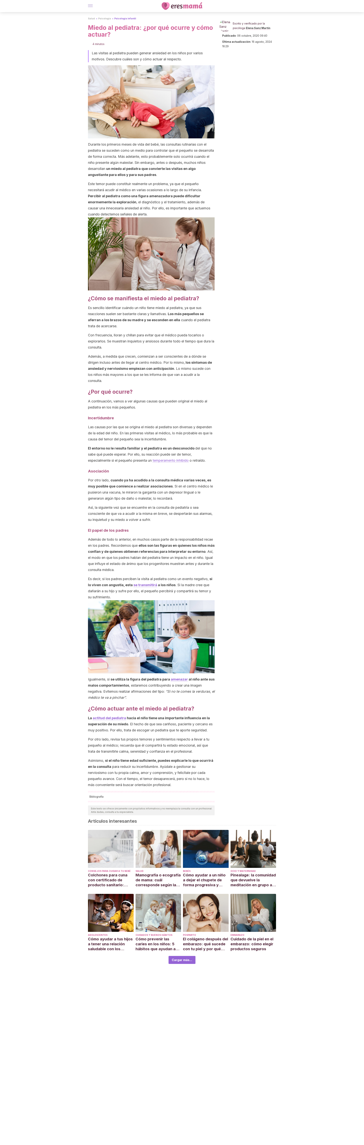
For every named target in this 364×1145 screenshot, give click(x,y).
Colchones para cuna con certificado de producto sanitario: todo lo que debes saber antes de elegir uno (110, 880)
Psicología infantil (125, 18)
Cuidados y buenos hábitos (154, 935)
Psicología (104, 18)
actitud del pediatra (109, 718)
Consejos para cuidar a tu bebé (109, 871)
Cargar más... (182, 960)
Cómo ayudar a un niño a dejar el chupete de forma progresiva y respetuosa (204, 880)
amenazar (179, 679)
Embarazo (237, 935)
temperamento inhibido (171, 460)
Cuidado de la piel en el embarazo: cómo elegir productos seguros (252, 944)
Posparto (189, 935)
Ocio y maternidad (243, 871)
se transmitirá (145, 585)
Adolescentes (97, 935)
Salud (91, 18)
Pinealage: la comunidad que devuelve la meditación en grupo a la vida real (253, 880)
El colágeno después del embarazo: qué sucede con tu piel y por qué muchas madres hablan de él (205, 944)
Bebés (187, 871)
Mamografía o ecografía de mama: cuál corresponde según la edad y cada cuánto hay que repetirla (158, 880)
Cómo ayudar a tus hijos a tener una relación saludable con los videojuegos (110, 944)
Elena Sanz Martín (258, 28)
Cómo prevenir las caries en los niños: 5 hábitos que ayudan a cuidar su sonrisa (156, 944)
